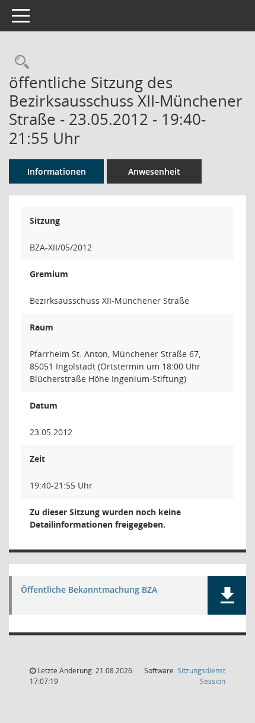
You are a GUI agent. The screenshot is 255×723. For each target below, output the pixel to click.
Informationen (56, 171)
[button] (227, 595)
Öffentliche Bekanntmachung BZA (89, 590)
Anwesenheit (154, 171)
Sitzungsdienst (201, 676)
